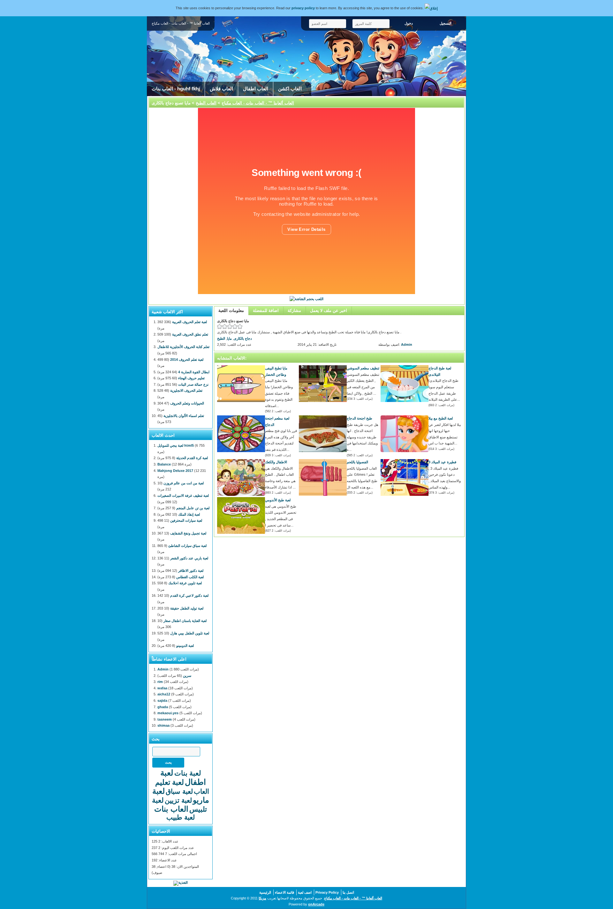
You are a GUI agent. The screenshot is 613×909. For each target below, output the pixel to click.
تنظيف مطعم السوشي (363, 368)
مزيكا (262, 898)
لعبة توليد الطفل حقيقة (186, 608)
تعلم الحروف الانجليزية (186, 390)
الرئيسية (265, 892)
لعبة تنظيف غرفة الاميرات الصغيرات (183, 495)
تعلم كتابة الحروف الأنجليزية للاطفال (183, 347)
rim (160, 682)
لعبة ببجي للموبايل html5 (175, 445)
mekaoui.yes (167, 713)
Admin (406, 344)
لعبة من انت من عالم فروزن (183, 483)
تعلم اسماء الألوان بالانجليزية (183, 416)
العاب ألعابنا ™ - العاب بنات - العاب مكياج (258, 103)
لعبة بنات (187, 773)
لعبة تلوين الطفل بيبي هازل (189, 633)
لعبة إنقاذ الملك (189, 514)
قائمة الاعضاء (284, 892)
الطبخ (221, 338)
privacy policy (303, 8)
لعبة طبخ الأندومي (278, 500)
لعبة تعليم (169, 782)
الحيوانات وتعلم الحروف (187, 403)
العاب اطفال (255, 88)
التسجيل (445, 23)
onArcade (316, 904)
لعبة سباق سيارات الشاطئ (187, 546)
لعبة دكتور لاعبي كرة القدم (189, 595)
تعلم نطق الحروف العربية (190, 334)
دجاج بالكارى (243, 338)
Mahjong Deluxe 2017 (175, 471)
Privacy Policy (327, 892)
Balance (164, 464)
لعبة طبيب (180, 817)
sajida (162, 700)
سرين (187, 676)
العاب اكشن (290, 88)
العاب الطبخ (206, 103)
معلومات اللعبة (231, 310)
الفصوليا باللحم (357, 462)
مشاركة (294, 310)
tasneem (164, 719)
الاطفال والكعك (276, 462)
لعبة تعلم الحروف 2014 (186, 359)
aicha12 (163, 694)
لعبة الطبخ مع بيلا (440, 418)
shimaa (163, 725)
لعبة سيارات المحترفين (186, 520)
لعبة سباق (179, 791)
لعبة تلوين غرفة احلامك (185, 583)
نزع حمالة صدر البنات (193, 384)
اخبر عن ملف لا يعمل (328, 310)
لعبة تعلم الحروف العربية (189, 322)
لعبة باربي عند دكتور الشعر (189, 558)
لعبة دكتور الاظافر (190, 570)
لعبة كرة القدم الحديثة (192, 458)
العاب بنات (171, 809)
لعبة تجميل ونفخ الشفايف (188, 533)
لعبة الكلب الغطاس (190, 577)
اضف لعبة (305, 892)
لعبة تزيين (178, 800)
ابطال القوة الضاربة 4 (193, 372)
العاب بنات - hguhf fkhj (176, 88)
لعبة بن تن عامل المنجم (192, 508)
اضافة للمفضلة (266, 310)
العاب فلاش (221, 88)
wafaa (162, 688)
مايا (229, 338)
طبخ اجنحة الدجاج (359, 418)
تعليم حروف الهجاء (191, 378)
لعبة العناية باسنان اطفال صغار (185, 621)
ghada (162, 707)
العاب (201, 791)
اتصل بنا (348, 892)
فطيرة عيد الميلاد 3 (442, 462)
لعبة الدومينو (185, 646)
